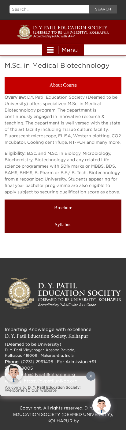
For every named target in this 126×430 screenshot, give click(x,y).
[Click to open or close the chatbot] (101, 405)
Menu (69, 50)
